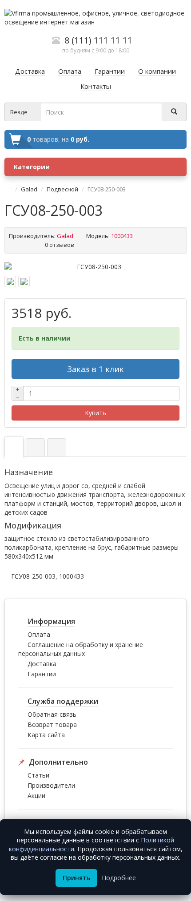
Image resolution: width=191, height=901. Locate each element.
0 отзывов (59, 245)
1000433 (71, 576)
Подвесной (62, 189)
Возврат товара (52, 724)
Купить (95, 413)
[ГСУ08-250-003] (95, 266)
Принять (76, 877)
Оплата (39, 634)
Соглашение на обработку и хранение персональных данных (80, 649)
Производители (51, 785)
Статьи (38, 775)
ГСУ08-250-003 (33, 576)
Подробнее (119, 877)
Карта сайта (46, 734)
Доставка (42, 663)
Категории (32, 167)
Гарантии (42, 674)
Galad (29, 189)
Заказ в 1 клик (95, 369)
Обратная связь (52, 714)
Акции (36, 795)
